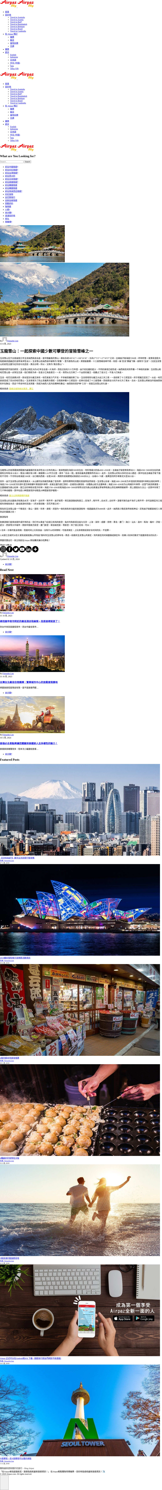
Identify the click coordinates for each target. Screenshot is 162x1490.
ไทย (12, 66)
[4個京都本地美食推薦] (80, 1010)
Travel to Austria (16, 20)
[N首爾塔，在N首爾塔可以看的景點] (80, 1411)
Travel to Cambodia (18, 31)
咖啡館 (8, 206)
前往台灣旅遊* (11, 173)
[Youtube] (22, 549)
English (13, 55)
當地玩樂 (14, 43)
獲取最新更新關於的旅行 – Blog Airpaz (17, 1468)
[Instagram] (3, 549)
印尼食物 (9, 194)
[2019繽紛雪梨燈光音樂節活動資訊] (80, 910)
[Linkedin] (28, 549)
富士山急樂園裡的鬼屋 (19, 496)
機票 (12, 37)
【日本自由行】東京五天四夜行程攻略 (17, 858)
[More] (35, 549)
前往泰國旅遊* (11, 182)
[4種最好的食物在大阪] (80, 1110)
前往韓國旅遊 (11, 185)
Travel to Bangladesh (18, 24)
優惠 (7, 49)
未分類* (8, 213)
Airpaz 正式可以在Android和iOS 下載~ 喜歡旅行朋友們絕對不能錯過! (30, 1358)
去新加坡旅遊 (11, 200)
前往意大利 (10, 176)
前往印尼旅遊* (11, 170)
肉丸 (7, 219)
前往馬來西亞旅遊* (13, 191)
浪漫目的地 (10, 216)
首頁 (7, 12)
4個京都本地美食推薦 (9, 1058)
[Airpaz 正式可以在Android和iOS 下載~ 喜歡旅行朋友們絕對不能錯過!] (80, 1310)
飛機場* (8, 222)
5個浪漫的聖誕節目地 (9, 1258)
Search (27, 162)
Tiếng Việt (14, 69)
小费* (7, 210)
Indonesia (14, 57)
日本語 (13, 60)
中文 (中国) (15, 63)
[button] (4, 1482)
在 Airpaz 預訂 (11, 34)
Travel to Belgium (17, 26)
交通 (12, 46)
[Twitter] (16, 549)
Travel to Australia (17, 17)
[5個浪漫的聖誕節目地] (80, 1210)
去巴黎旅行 (10, 197)
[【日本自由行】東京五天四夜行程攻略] (80, 810)
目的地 (8, 15)
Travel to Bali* (16, 22)
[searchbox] (11, 161)
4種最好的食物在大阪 (9, 1158)
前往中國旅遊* (11, 167)
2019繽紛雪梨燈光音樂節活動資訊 (15, 958)
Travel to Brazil (16, 29)
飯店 (12, 40)
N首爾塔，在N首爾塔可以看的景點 (15, 1458)
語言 (7, 52)
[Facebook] (9, 549)
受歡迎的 (9, 203)
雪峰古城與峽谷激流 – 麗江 (21, 389)
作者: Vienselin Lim (7, 861)
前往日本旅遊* (11, 179)
